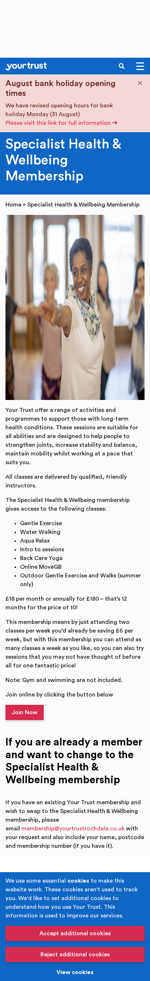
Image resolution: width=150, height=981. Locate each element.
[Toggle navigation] (140, 66)
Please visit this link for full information (58, 123)
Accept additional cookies (75, 933)
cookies (78, 881)
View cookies (75, 972)
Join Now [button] (25, 712)
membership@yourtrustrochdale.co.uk (73, 828)
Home (13, 205)
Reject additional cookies (75, 954)
